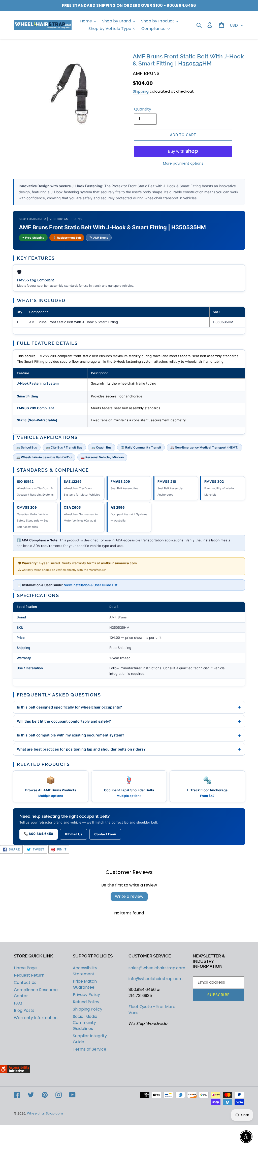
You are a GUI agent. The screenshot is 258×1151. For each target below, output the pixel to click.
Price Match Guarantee (85, 984)
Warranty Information (35, 1018)
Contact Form (105, 834)
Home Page (25, 968)
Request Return (29, 975)
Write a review (129, 896)
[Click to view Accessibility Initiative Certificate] (15, 1072)
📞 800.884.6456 (38, 834)
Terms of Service (89, 1049)
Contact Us (25, 982)
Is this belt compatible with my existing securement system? (129, 735)
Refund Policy (86, 1002)
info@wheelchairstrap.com (155, 979)
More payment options (183, 163)
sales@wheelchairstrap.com (156, 968)
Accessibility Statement (85, 971)
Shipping (141, 91)
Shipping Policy (87, 1009)
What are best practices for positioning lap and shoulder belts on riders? (129, 749)
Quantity (142, 109)
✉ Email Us (73, 834)
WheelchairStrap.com (45, 1113)
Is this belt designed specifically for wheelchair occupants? (129, 707)
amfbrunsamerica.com (119, 563)
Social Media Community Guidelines (85, 1022)
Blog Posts (24, 1010)
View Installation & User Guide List (90, 585)
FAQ (18, 1003)
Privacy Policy (86, 994)
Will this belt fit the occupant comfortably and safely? (129, 721)
